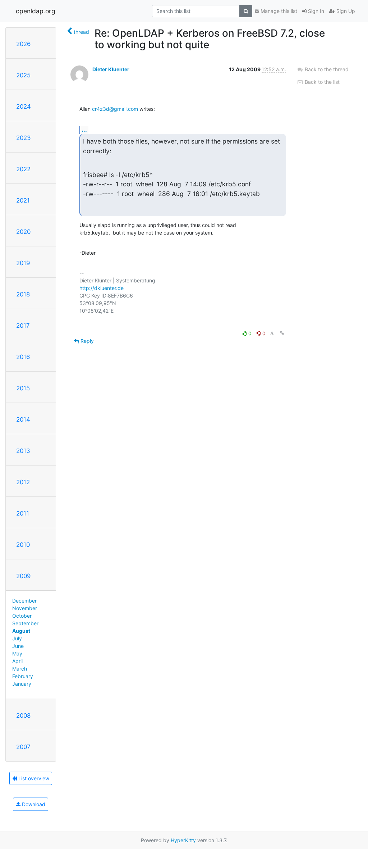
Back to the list (321, 82)
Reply (86, 341)
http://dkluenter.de (101, 288)
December (24, 601)
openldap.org (35, 11)
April (17, 661)
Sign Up (345, 11)
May (17, 653)
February (22, 676)
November (24, 608)
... (84, 129)
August (21, 631)
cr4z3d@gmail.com (115, 109)
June (18, 646)
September (25, 623)
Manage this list (278, 11)
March (19, 669)
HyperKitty (183, 840)
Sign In (315, 11)
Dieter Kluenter (110, 69)
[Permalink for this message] (282, 333)
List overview (33, 778)
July (17, 638)
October (22, 616)
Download (32, 804)
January (21, 684)
